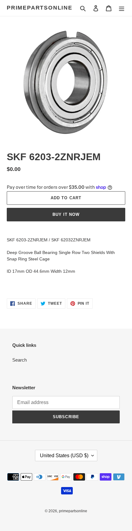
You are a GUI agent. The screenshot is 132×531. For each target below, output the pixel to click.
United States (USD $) (64, 455)
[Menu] (121, 8)
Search (19, 360)
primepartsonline (39, 8)
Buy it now (66, 214)
